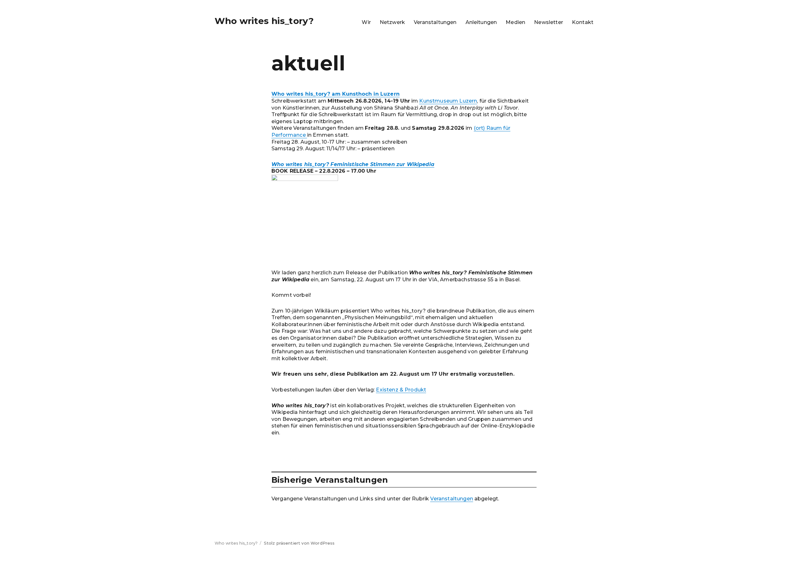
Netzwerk (392, 22)
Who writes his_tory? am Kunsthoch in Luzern (335, 94)
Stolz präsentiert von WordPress (299, 543)
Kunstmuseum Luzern (448, 101)
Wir (366, 22)
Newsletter (548, 22)
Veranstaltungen (435, 22)
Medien (515, 22)
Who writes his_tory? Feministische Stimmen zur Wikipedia (352, 164)
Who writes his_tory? (264, 20)
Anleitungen (481, 22)
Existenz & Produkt (401, 390)
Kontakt (582, 22)
